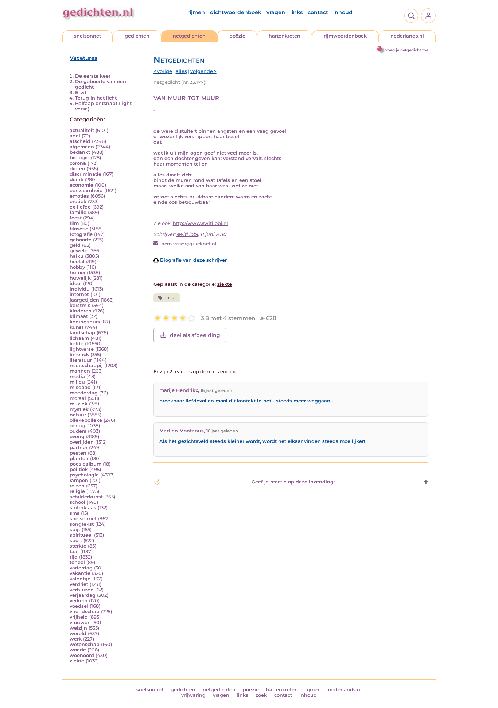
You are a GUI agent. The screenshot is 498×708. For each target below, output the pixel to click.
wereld (78, 633)
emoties (79, 196)
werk (76, 639)
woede (78, 650)
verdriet (79, 584)
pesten (78, 453)
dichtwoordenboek (235, 12)
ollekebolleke (86, 420)
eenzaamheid (86, 190)
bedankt (80, 152)
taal (74, 551)
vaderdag (81, 568)
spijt (75, 529)
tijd (74, 557)
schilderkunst (86, 496)
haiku (76, 256)
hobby (77, 267)
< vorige (162, 71)
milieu (77, 382)
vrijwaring (193, 695)
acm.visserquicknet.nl (189, 243)
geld (75, 245)
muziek (78, 403)
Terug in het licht (96, 98)
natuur (78, 414)
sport (76, 540)
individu (80, 289)
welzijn (78, 628)
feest (76, 218)
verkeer (78, 600)
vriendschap (85, 611)
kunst (76, 327)
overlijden (82, 442)
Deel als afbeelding (195, 335)
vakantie (80, 573)
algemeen (82, 146)
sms (74, 513)
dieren (77, 168)
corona (78, 163)
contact (318, 12)
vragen (275, 12)
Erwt (80, 92)
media (77, 376)
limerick (79, 354)
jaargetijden (84, 300)
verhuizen (82, 589)
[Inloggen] (428, 15)
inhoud (343, 12)
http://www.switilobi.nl (200, 223)
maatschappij (86, 365)
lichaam (79, 338)
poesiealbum (85, 464)
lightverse (82, 349)
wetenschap (85, 644)
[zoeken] (411, 16)
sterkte (78, 546)
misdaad (80, 387)
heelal (77, 261)
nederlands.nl (407, 36)
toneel (77, 562)
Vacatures (83, 58)
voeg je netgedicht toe (406, 50)
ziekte (77, 661)
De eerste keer (92, 76)
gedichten (137, 36)
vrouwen (80, 622)
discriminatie (85, 174)
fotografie (81, 234)
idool (76, 283)
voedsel (79, 606)
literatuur (81, 360)
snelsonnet (87, 36)
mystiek (79, 409)
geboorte (81, 239)
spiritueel (81, 535)
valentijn (80, 578)
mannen (80, 371)
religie (77, 491)
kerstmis (80, 305)
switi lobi (187, 234)
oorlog (77, 425)
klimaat (79, 316)
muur (170, 297)
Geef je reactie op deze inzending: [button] (293, 482)
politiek (79, 469)
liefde (76, 343)
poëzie (237, 36)
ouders (78, 431)
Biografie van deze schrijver (193, 260)
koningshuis (85, 321)
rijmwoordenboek (345, 36)
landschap (82, 332)
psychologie (84, 475)
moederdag (84, 393)
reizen (77, 486)
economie (81, 185)
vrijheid (79, 617)
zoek (261, 695)
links (296, 12)
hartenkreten (284, 36)
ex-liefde (80, 207)
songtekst (82, 524)
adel (75, 136)
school (77, 502)
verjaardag (83, 595)
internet (79, 294)
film (74, 223)
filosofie (79, 229)
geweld (79, 250)
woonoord (82, 655)
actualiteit (82, 130)
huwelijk (80, 278)
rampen (79, 480)
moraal (78, 398)
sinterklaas (83, 507)
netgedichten (189, 36)
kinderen (81, 311)
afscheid (80, 141)
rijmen (196, 12)
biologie (79, 157)
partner (78, 447)
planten (79, 458)
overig (77, 436)
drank (76, 179)
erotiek (78, 201)
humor (78, 272)
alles (181, 71)
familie (78, 212)
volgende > (203, 71)
